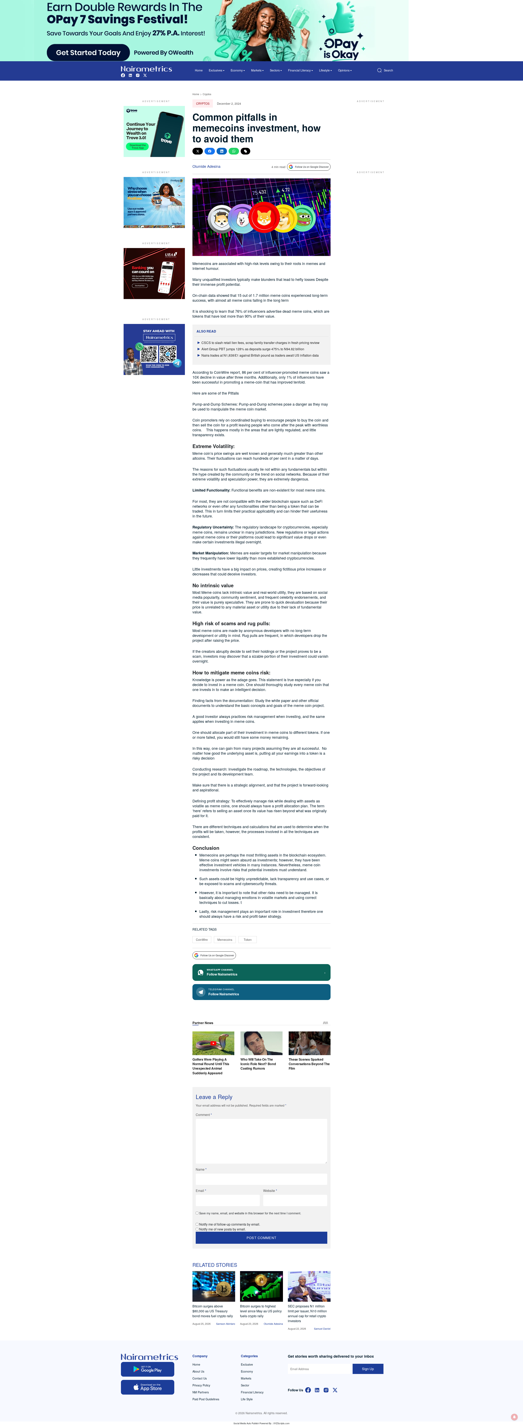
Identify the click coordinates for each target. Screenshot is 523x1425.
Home (199, 70)
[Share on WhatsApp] (234, 151)
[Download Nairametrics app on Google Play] (147, 1369)
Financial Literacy (252, 1392)
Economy (247, 1371)
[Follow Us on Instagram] (326, 1389)
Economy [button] (237, 70)
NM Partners (200, 1392)
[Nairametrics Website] (146, 68)
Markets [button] (256, 70)
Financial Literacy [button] (299, 70)
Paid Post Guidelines (205, 1399)
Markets (246, 1378)
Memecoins (224, 940)
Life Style (247, 1399)
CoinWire (202, 940)
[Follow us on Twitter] (145, 74)
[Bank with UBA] (154, 273)
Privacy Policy (201, 1385)
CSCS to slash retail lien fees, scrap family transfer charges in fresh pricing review (260, 342)
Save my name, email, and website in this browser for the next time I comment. (250, 1213)
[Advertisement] (368, 131)
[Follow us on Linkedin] (130, 74)
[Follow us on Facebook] (123, 74)
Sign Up (368, 1368)
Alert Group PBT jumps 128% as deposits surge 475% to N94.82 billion (252, 349)
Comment (204, 1114)
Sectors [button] (275, 70)
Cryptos (207, 94)
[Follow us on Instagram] (138, 74)
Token (248, 940)
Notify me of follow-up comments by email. (229, 1224)
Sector (245, 1385)
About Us (198, 1371)
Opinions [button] (344, 70)
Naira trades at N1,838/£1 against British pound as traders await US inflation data (260, 355)
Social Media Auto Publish (246, 1423)
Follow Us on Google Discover (312, 166)
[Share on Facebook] (210, 151)
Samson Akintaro (225, 1323)
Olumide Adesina (206, 166)
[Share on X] (197, 151)
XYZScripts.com (281, 1423)
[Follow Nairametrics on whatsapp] (154, 349)
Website (270, 1190)
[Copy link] (245, 151)
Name (201, 1169)
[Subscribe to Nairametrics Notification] (514, 1417)
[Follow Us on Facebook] (308, 1389)
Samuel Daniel (322, 1328)
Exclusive (247, 1364)
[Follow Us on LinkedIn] (317, 1389)
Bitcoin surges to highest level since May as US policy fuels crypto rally (261, 1311)
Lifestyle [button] (324, 70)
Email (201, 1190)
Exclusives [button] (215, 70)
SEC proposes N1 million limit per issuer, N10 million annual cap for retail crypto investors (307, 1313)
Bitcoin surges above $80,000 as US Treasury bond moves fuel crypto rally (212, 1311)
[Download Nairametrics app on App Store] (147, 1387)
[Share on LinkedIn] (222, 151)
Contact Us (199, 1378)
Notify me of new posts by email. (222, 1229)
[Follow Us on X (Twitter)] (335, 1389)
